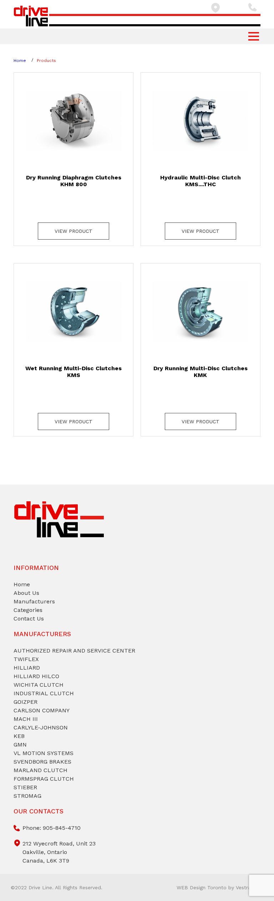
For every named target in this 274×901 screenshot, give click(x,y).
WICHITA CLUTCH (39, 684)
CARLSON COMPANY (42, 710)
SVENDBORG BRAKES (42, 761)
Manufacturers (34, 601)
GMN (20, 744)
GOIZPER (25, 701)
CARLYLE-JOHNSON (41, 727)
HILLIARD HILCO (36, 676)
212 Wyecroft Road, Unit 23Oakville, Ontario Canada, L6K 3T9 (59, 852)
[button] (253, 36)
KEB (19, 736)
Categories (28, 610)
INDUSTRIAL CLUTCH (44, 693)
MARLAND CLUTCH (40, 770)
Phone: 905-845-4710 (51, 827)
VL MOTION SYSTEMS (43, 753)
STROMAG (27, 795)
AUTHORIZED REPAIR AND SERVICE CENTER (74, 650)
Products (46, 60)
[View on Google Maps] (223, 8)
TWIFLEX (26, 659)
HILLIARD (27, 667)
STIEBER (25, 787)
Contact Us (29, 618)
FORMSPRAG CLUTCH (44, 778)
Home (20, 60)
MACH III (26, 719)
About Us (26, 593)
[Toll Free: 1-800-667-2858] (254, 7)
